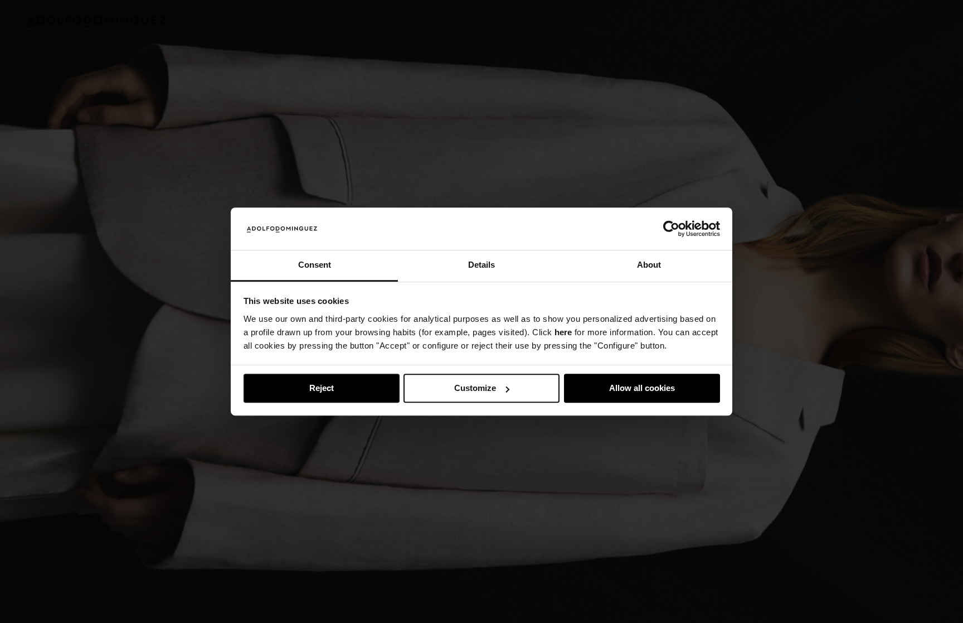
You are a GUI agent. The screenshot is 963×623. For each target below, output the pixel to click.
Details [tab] (481, 265)
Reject (321, 388)
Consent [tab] (314, 265)
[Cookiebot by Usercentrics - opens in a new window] (671, 228)
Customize (475, 388)
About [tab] (649, 265)
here (563, 332)
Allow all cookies (642, 388)
